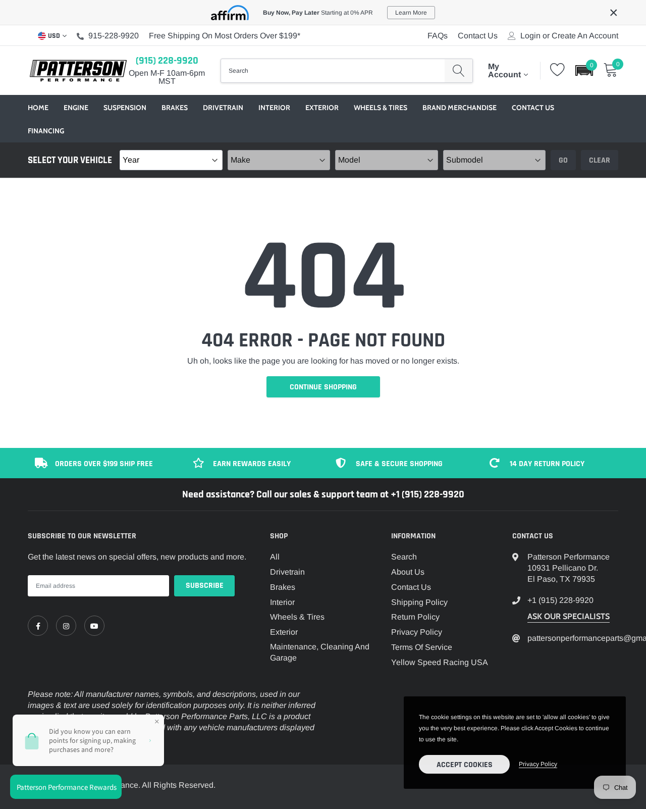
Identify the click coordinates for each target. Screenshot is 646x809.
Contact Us (478, 35)
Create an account (585, 36)
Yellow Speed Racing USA (439, 662)
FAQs (437, 35)
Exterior (322, 107)
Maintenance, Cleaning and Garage (319, 652)
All (275, 556)
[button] (584, 70)
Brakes (175, 107)
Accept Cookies (465, 765)
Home (38, 107)
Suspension (124, 107)
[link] (38, 626)
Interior (274, 107)
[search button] (458, 70)
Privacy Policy (416, 632)
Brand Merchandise (459, 107)
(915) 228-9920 (167, 60)
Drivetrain (223, 107)
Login (530, 36)
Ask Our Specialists (568, 616)
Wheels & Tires (380, 107)
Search (404, 556)
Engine (76, 107)
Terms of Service (421, 647)
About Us (407, 572)
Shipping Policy (419, 602)
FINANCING (46, 130)
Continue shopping (323, 387)
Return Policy (415, 617)
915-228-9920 (113, 35)
